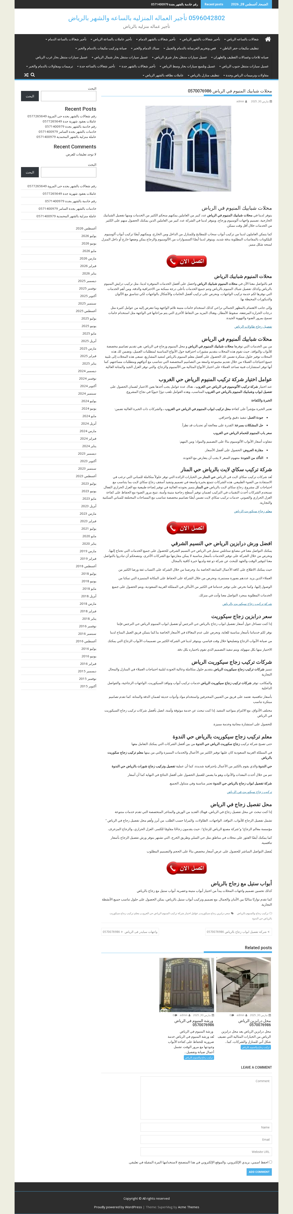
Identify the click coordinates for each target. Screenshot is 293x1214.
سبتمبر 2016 (87, 633)
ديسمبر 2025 (87, 281)
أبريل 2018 (88, 596)
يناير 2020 (89, 543)
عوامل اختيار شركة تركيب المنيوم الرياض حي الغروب (169, 913)
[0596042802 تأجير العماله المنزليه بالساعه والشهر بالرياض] (267, 38)
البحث (92, 88)
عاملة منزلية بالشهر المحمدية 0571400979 (66, 136)
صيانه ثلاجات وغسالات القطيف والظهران (241, 57)
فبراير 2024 (88, 438)
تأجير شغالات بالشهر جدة (139, 66)
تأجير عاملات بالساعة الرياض (112, 39)
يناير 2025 (89, 363)
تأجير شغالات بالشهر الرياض (201, 39)
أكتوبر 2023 (88, 461)
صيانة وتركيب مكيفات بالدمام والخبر (102, 48)
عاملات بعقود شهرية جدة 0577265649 (69, 121)
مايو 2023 (89, 498)
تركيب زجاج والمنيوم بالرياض (253, 913)
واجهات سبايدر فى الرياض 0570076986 (130, 932)
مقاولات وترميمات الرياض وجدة (247, 75)
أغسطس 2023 (86, 476)
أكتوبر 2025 (88, 296)
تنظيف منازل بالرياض (204, 75)
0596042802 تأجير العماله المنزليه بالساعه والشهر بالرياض (146, 18)
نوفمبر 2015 (87, 678)
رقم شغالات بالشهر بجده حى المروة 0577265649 (61, 116)
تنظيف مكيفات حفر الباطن (240, 48)
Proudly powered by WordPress (118, 1207)
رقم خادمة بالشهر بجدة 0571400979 (174, 4)
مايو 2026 (89, 251)
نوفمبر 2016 (87, 626)
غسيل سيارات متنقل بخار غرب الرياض (62, 57)
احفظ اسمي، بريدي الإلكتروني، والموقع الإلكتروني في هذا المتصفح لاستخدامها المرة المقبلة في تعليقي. (198, 1162)
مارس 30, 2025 (259, 1015)
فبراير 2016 (88, 663)
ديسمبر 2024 (87, 371)
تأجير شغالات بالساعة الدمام (67, 39)
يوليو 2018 (88, 573)
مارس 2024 (88, 431)
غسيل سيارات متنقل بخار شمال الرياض (121, 57)
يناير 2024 (89, 446)
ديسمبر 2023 (87, 453)
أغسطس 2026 (86, 228)
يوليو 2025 (88, 318)
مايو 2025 (89, 333)
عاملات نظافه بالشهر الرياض (164, 75)
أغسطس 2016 (86, 641)
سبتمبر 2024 (87, 393)
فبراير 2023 (88, 521)
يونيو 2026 (89, 243)
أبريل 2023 (88, 506)
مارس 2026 (88, 258)
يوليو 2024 (88, 401)
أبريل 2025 (88, 341)
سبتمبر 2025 (87, 303)
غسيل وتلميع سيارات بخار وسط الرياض (188, 66)
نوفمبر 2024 (87, 378)
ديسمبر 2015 (87, 671)
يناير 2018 (89, 618)
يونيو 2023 (89, 491)
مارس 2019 (88, 551)
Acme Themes (188, 1207)
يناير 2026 (89, 273)
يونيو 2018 (89, 581)
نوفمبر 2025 (87, 288)
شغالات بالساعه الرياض (243, 39)
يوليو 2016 (88, 648)
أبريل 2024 (88, 423)
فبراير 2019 (88, 558)
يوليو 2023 (88, 483)
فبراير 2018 (88, 611)
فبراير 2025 (88, 356)
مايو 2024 (89, 416)
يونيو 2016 (89, 656)
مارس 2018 (88, 603)
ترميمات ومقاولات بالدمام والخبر (51, 66)
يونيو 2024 (89, 408)
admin (240, 101)
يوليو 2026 (88, 236)
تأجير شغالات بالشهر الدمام (157, 39)
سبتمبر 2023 (87, 468)
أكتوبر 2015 (88, 686)
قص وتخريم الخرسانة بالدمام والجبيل (191, 48)
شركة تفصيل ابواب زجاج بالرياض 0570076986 (237, 932)
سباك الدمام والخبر (146, 48)
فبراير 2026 (88, 266)
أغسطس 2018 (86, 566)
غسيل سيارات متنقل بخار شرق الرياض (180, 57)
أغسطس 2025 (86, 311)
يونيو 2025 (89, 326)
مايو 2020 (89, 536)
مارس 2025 (88, 348)
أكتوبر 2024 (88, 386)
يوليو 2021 (88, 528)
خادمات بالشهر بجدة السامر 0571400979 (67, 131)
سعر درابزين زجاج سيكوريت (215, 913)
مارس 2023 (88, 513)
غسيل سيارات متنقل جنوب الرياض (245, 66)
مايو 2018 (89, 588)
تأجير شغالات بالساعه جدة (97, 66)
